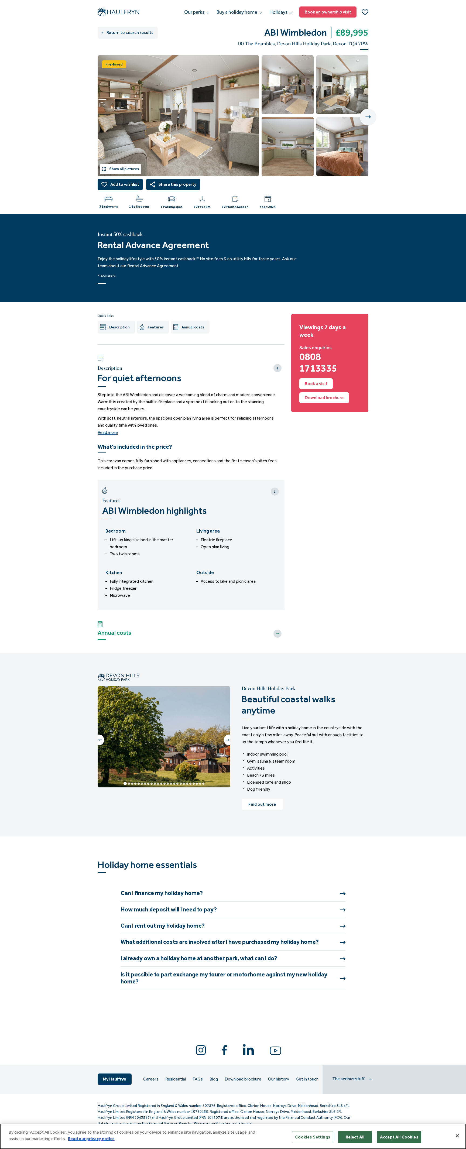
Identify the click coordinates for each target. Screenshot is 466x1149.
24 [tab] (200, 784)
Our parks (194, 12)
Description (119, 327)
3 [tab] (132, 784)
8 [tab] (148, 784)
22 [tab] (194, 784)
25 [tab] (203, 784)
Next (368, 117)
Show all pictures (124, 169)
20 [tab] (187, 784)
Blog (214, 1079)
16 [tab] (174, 784)
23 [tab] (197, 784)
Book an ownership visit (328, 12)
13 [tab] (164, 784)
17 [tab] (177, 784)
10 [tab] (155, 784)
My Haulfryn (114, 1079)
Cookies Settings (312, 1137)
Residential (175, 1079)
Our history (278, 1079)
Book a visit (316, 383)
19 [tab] (184, 784)
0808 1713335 (318, 362)
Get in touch (307, 1079)
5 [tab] (139, 784)
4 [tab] (135, 784)
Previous (98, 740)
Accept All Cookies (399, 1137)
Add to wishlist (124, 184)
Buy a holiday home (237, 12)
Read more (108, 432)
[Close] (457, 1136)
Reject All (355, 1137)
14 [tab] (168, 784)
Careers (151, 1079)
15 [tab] (171, 784)
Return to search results (130, 32)
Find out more (262, 804)
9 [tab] (151, 784)
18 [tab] (181, 784)
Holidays (278, 12)
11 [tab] (158, 784)
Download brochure (324, 397)
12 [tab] (161, 784)
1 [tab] (125, 783)
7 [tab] (145, 784)
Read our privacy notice (91, 1138)
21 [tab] (190, 784)
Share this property (177, 184)
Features (156, 327)
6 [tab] (142, 784)
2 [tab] (129, 784)
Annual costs (192, 327)
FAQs (198, 1079)
